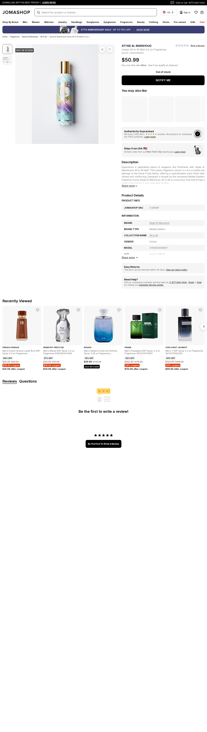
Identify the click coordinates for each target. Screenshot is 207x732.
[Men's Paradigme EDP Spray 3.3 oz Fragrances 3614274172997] (160, 310)
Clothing (153, 22)
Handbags (76, 22)
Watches (49, 22)
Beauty (141, 22)
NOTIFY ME (163, 80)
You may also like (134, 90)
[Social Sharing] (102, 49)
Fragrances (126, 22)
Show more (128, 185)
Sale (202, 22)
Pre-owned (180, 22)
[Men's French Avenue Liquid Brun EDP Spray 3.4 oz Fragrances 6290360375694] (37, 310)
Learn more (150, 136)
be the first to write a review (103, 444)
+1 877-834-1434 (178, 282)
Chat (199, 282)
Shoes (166, 22)
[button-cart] (202, 12)
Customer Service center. (151, 285)
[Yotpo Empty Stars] (182, 45)
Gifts (192, 22)
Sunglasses (93, 22)
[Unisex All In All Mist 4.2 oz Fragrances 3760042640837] (109, 49)
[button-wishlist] (196, 12)
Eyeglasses (110, 22)
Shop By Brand (10, 22)
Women (36, 22)
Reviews (9, 381)
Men (25, 22)
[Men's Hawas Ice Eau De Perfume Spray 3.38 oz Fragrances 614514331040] (119, 310)
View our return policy (176, 269)
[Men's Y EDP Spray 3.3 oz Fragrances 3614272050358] (200, 310)
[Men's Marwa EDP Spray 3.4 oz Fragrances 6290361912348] (78, 310)
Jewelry (62, 22)
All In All (43, 37)
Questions (28, 381)
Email (191, 282)
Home (4, 37)
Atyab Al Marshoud (30, 37)
